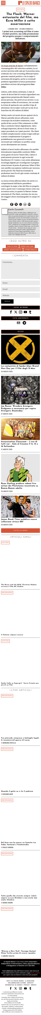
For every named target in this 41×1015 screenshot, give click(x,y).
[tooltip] (11, 204)
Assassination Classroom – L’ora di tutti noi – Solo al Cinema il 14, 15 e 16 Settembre (19, 444)
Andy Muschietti (13, 250)
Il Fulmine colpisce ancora (12, 635)
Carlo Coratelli (27, 29)
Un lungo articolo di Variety (12, 66)
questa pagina (35, 973)
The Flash (12, 246)
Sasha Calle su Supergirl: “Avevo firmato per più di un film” (20, 684)
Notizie (20, 9)
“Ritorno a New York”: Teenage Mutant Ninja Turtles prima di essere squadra (18, 952)
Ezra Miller (27, 246)
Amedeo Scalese (8, 956)
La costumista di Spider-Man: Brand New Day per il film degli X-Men (20, 367)
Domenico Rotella (9, 743)
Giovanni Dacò (8, 794)
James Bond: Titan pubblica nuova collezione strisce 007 (19, 520)
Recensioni (7, 593)
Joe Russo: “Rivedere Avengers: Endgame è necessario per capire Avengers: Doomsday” (18, 408)
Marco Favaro (8, 902)
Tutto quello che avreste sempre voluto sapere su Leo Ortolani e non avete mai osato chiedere (19, 898)
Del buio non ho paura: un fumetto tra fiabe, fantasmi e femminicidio (18, 843)
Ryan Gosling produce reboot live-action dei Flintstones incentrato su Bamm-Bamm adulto (19, 485)
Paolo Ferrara (8, 847)
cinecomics (31, 250)
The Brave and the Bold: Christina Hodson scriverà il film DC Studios (19, 585)
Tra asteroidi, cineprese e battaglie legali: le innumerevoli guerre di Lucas (20, 739)
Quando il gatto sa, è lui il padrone (17, 791)
